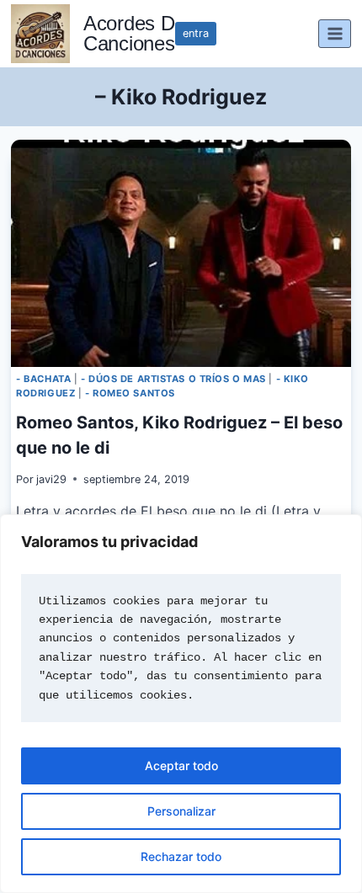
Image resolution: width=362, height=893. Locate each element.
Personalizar (181, 811)
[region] (181, 703)
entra (196, 33)
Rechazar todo (181, 856)
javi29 (51, 479)
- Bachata (43, 379)
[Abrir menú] (334, 33)
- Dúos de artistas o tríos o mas (173, 379)
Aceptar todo (181, 765)
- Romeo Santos (130, 393)
